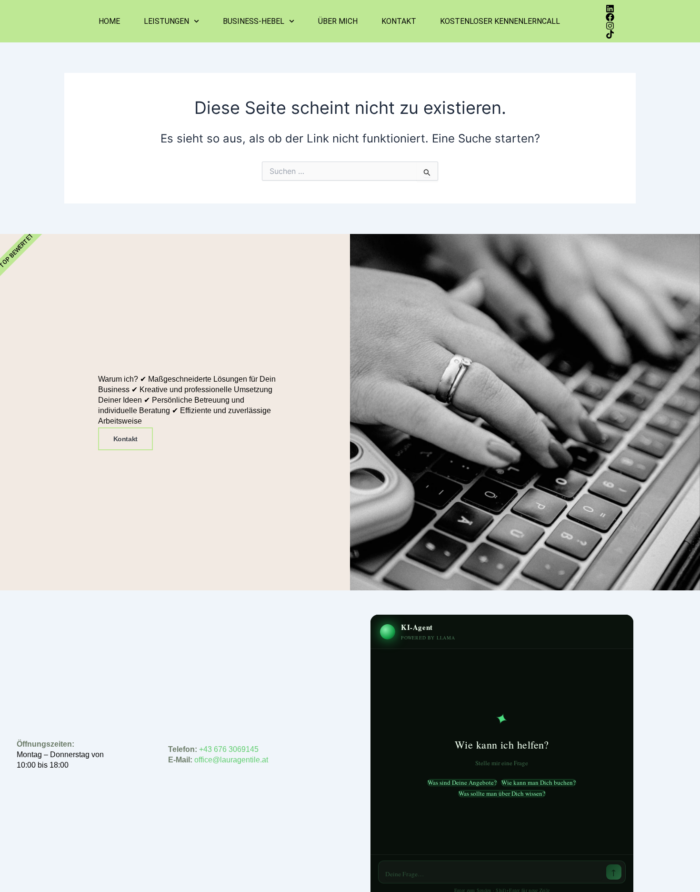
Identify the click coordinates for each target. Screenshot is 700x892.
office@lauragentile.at (232, 760)
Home (109, 21)
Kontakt (398, 21)
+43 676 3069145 (229, 749)
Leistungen (166, 21)
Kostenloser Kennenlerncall (500, 21)
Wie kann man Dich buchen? (538, 782)
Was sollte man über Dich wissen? (502, 793)
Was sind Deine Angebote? (462, 782)
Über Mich (338, 21)
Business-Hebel (253, 21)
